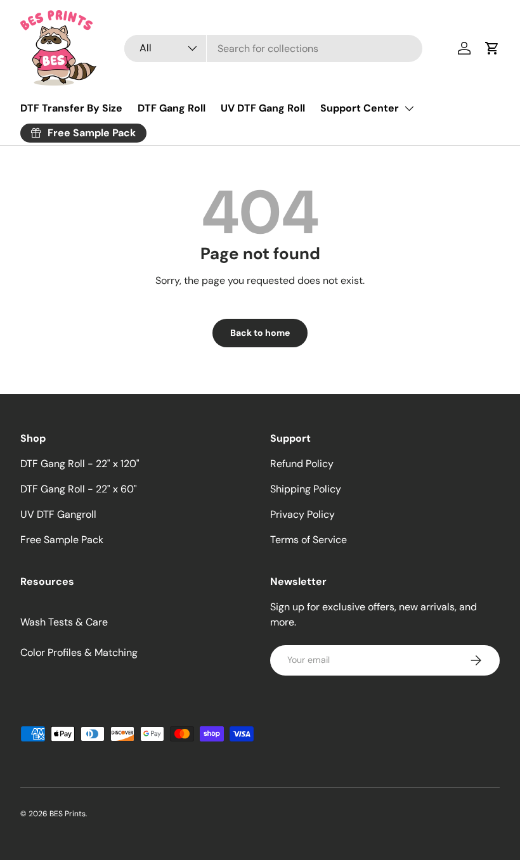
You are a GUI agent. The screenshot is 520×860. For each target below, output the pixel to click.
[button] (492, 48)
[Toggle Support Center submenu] (409, 108)
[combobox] (273, 48)
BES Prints (67, 814)
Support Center (359, 108)
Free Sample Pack (61, 539)
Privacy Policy (302, 514)
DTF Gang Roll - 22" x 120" (80, 463)
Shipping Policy (305, 489)
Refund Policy (302, 463)
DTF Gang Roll (171, 108)
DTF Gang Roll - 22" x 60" (78, 489)
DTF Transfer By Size (71, 108)
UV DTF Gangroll (58, 514)
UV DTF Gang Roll (263, 108)
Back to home (260, 332)
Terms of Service (308, 539)
